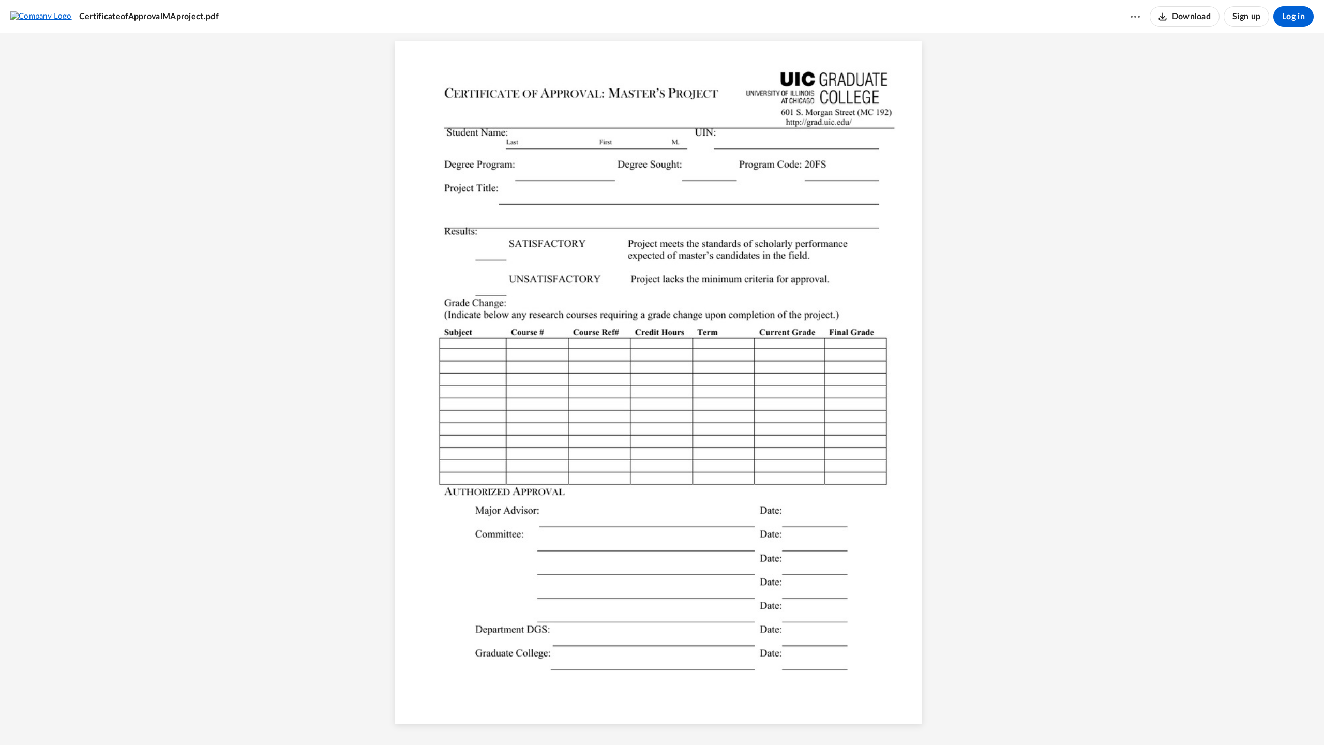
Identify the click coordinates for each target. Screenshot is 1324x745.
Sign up (1246, 16)
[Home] (41, 16)
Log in (1293, 16)
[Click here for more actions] (1135, 16)
